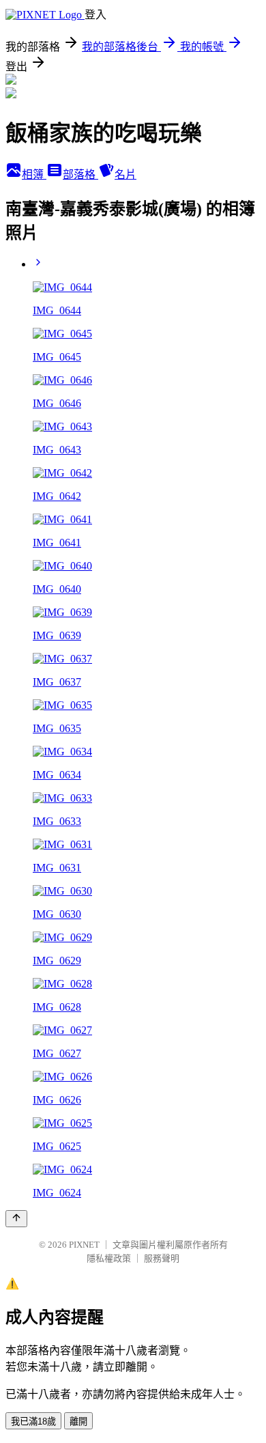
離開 (78, 1421)
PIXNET (84, 1244)
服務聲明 (161, 1258)
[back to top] (16, 1218)
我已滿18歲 (33, 1421)
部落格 (80, 174)
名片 (125, 174)
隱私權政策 (109, 1258)
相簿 (34, 174)
